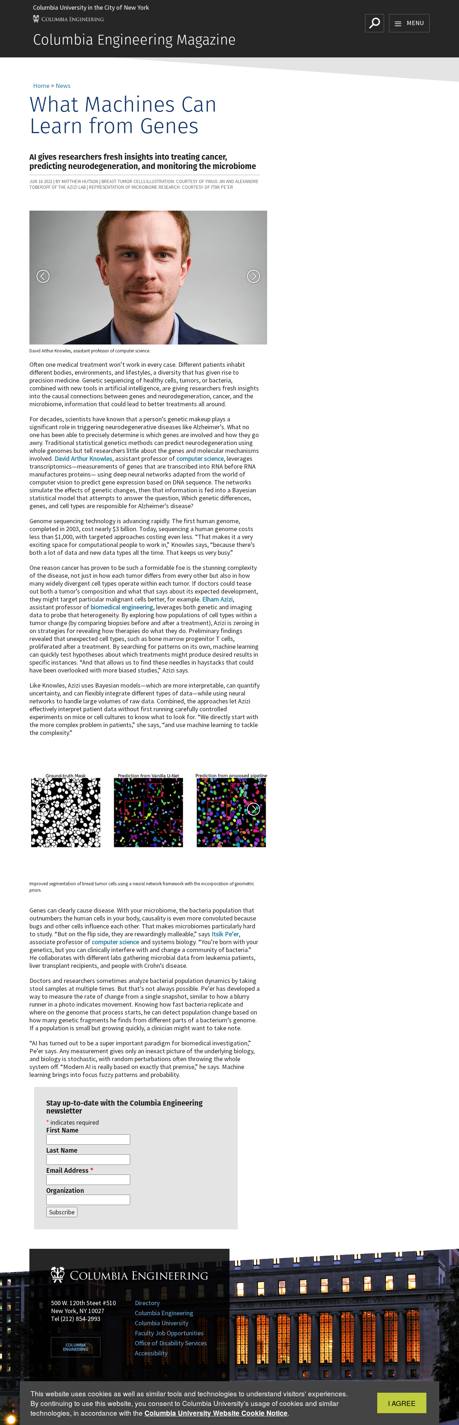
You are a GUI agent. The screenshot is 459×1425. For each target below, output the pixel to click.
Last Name (61, 1150)
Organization (65, 1191)
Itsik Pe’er (225, 934)
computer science (200, 458)
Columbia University (161, 1323)
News (63, 85)
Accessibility (151, 1353)
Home (41, 85)
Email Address (69, 1171)
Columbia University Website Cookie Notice (216, 1413)
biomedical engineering (122, 607)
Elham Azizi (217, 599)
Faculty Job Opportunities (169, 1333)
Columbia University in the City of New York (91, 7)
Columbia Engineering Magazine (134, 39)
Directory (147, 1303)
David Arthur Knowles (83, 458)
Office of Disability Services (171, 1343)
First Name (62, 1130)
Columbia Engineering (75, 1347)
